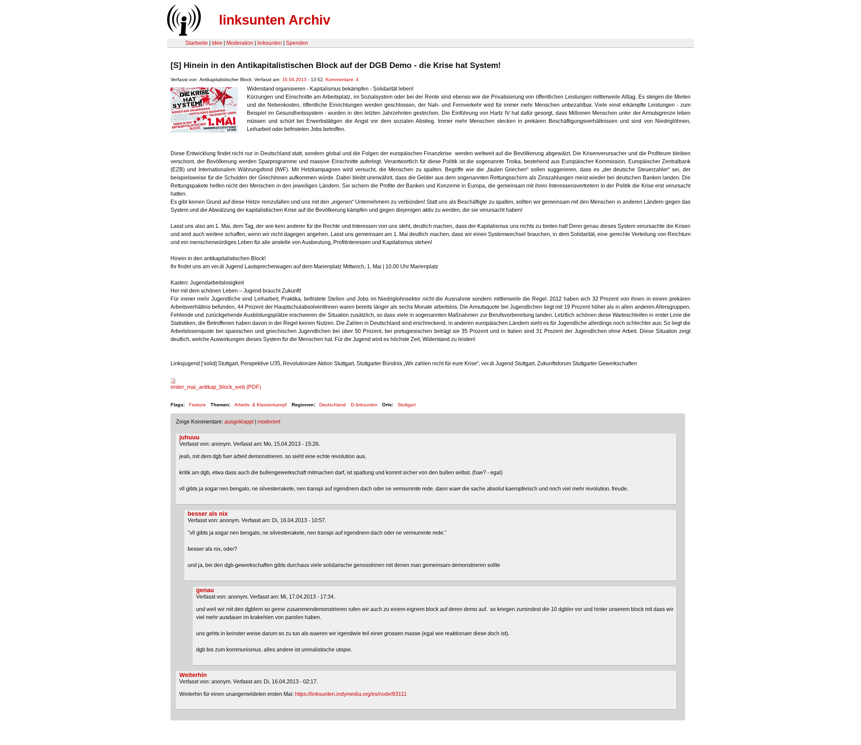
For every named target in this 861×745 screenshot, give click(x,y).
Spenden (297, 43)
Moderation (239, 43)
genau (205, 590)
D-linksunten (364, 404)
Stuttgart (407, 404)
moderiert (269, 422)
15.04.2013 (294, 79)
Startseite (196, 43)
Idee (217, 43)
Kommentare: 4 (342, 79)
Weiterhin (193, 675)
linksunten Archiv (274, 19)
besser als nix (208, 513)
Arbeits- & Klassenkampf (260, 404)
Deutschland (332, 404)
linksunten (269, 43)
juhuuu (189, 437)
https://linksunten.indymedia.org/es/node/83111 (351, 694)
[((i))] (183, 34)
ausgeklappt (239, 422)
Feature (197, 404)
